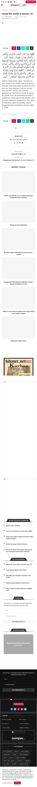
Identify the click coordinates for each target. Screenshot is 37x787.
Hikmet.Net (8, 17)
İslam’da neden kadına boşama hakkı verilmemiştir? (19, 537)
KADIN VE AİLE (6, 754)
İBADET (16, 751)
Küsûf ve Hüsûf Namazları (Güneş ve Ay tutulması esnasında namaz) (19, 550)
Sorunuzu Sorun (31, 1)
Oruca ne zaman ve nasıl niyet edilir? (19, 531)
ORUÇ (4, 757)
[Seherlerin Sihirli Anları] (18, 327)
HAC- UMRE (6, 764)
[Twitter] (3, 2)
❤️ (14, 2)
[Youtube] (8, 2)
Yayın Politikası (24, 723)
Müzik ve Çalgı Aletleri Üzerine (16, 544)
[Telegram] (11, 2)
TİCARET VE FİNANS (20, 757)
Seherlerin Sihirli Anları (18, 341)
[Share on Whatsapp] (27, 48)
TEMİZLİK (27, 761)
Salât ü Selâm (11, 114)
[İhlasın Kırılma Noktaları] (18, 211)
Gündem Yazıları (23, 764)
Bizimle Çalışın (6, 719)
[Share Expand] (31, 48)
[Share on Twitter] (23, 48)
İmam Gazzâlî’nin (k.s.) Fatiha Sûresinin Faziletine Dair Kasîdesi (18, 197)
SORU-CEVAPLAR (7, 751)
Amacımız (5, 723)
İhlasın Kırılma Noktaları (18, 225)
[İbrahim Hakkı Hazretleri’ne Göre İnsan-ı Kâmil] (18, 239)
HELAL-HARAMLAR (24, 754)
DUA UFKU (19, 761)
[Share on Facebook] (18, 48)
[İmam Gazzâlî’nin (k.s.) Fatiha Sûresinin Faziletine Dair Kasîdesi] (18, 182)
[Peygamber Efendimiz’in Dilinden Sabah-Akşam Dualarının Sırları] (18, 268)
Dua (4, 114)
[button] (5, 644)
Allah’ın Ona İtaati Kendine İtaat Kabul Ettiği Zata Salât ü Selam (18, 312)
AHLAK (11, 757)
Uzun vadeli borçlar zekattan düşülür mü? (19, 589)
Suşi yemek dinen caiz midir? (16, 570)
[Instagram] (6, 2)
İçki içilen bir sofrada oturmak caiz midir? (18, 576)
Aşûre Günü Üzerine (13, 526)
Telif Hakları (6, 727)
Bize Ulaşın (22, 719)
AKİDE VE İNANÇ (25, 751)
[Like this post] (14, 48)
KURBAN (14, 764)
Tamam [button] (17, 783)
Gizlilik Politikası (24, 727)
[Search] (35, 5)
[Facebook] (1, 2)
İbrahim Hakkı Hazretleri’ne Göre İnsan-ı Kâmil (18, 254)
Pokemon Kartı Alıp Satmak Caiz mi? (19, 564)
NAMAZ (15, 754)
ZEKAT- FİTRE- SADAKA (8, 761)
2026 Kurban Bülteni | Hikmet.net (17, 583)
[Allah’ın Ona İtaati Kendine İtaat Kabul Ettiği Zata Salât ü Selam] (18, 298)
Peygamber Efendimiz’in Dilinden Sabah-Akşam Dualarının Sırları (18, 283)
